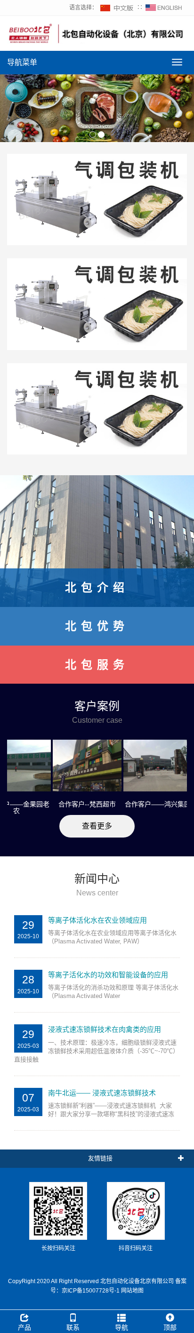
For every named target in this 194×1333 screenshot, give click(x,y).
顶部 (170, 1327)
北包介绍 (97, 587)
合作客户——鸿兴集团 (144, 804)
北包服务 (97, 664)
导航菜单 (22, 62)
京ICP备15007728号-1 (91, 1290)
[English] (164, 7)
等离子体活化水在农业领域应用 (97, 920)
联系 (73, 1327)
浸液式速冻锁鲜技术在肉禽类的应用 (104, 1029)
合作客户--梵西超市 (73, 804)
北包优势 (97, 626)
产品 (24, 1327)
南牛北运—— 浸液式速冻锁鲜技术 (102, 1093)
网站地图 (132, 1290)
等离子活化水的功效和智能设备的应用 (108, 975)
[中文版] (117, 7)
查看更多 (97, 826)
